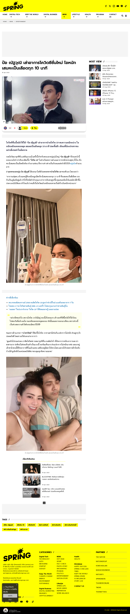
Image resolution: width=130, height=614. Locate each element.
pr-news (60, 571)
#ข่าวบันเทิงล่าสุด (10, 529)
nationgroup (101, 561)
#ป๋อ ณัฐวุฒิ (8, 525)
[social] (106, 6)
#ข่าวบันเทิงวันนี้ (70, 525)
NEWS (11, 21)
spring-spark (79, 576)
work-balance (63, 593)
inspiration (61, 591)
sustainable (44, 583)
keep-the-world (81, 574)
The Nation (100, 557)
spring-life (61, 586)
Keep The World (45, 574)
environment (44, 581)
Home (5, 21)
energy (42, 578)
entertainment (63, 576)
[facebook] (7, 122)
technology (44, 559)
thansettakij (101, 592)
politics (60, 573)
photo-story (62, 566)
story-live (78, 581)
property (43, 593)
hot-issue (60, 559)
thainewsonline (102, 583)
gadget (42, 569)
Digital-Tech (43, 557)
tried (76, 571)
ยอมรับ (10, 596)
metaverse (43, 564)
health (77, 559)
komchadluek (101, 566)
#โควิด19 (31, 525)
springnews (100, 579)
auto (41, 561)
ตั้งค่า (10, 600)
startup (42, 566)
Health (76, 557)
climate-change (46, 576)
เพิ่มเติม (5, 592)
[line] (15, 122)
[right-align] (122, 15)
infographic (62, 569)
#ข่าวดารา (24, 529)
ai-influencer (79, 578)
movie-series (62, 588)
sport (59, 561)
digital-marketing (46, 591)
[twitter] (11, 121)
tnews (98, 587)
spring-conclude (81, 569)
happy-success (80, 566)
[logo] (13, 6)
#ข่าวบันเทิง (56, 525)
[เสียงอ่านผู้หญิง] (23, 128)
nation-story (62, 578)
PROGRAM (78, 564)
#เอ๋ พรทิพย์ (43, 525)
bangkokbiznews (103, 570)
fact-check (61, 564)
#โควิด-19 (20, 525)
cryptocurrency (46, 596)
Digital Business (45, 588)
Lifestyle (60, 583)
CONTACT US (79, 586)
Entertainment (21, 21)
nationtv (100, 574)
